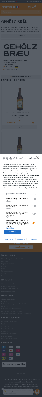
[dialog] (21, 198)
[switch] (34, 199)
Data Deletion (9, 239)
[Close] (38, 158)
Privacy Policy (32, 239)
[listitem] (21, 194)
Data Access (21, 239)
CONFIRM (12, 232)
